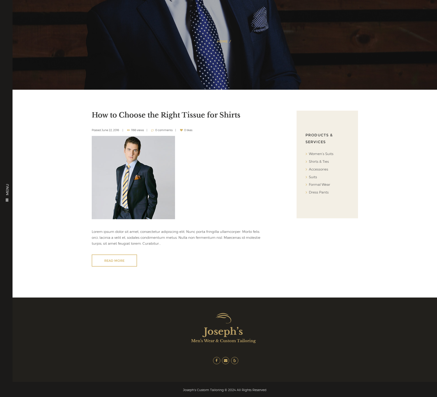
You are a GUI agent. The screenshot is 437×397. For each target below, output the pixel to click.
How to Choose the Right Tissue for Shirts (166, 115)
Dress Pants (319, 192)
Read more (114, 261)
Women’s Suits (321, 154)
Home (222, 41)
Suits (313, 177)
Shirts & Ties (319, 162)
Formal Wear (319, 185)
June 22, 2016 (110, 130)
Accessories (318, 169)
